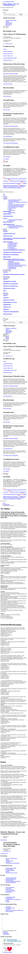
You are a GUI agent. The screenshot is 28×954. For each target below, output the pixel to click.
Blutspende (8, 25)
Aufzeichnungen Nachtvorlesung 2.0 (13, 899)
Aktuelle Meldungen (10, 887)
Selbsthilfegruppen (12, 267)
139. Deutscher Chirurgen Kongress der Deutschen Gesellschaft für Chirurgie (16, 205)
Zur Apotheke (6, 158)
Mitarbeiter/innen (11, 212)
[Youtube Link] (4, 921)
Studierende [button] (5, 293)
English (7, 338)
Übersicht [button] (5, 196)
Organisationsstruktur (10, 907)
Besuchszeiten (9, 22)
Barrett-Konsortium (12, 244)
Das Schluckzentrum (12, 248)
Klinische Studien (9, 869)
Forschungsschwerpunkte (11, 868)
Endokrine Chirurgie (12, 245)
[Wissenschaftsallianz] (12, 946)
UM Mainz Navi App (7, 60)
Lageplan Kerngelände (8, 51)
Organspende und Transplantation (15, 266)
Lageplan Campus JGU (8, 55)
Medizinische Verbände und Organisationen (17, 265)
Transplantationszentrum (13, 227)
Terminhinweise (9, 898)
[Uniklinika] (12, 941)
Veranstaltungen (11, 210)
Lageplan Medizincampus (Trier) (10, 57)
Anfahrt (7, 21)
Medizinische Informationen (14, 263)
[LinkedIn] (4, 919)
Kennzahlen (8, 906)
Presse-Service (9, 892)
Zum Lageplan (4, 839)
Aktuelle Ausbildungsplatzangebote (13, 881)
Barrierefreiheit (6, 934)
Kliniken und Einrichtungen (11, 858)
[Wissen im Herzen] (7, 951)
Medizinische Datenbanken (14, 262)
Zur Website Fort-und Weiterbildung (10, 143)
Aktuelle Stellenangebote (11, 878)
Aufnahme (8, 861)
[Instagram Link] (4, 924)
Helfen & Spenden (9, 911)
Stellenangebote (9, 23)
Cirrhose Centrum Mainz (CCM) (15, 225)
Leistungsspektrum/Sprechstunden (15, 219)
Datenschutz (5, 932)
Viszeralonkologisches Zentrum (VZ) (16, 226)
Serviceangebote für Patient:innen (13, 863)
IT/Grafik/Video (11, 220)
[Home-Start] (4, 195)
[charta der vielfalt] (7, 952)
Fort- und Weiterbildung (11, 882)
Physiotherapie (11, 247)
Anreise (4, 49)
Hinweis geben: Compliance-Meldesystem (14, 910)
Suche (4, 12)
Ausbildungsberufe (10, 880)
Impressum (5, 931)
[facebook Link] (4, 926)
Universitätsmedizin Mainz (8, 1)
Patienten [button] (5, 228)
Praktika (10, 209)
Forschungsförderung (10, 870)
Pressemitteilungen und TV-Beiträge (15, 206)
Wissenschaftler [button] (6, 276)
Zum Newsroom (6, 109)
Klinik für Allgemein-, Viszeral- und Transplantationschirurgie (11, 4)
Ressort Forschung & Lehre (11, 872)
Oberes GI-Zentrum (12, 246)
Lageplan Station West (7, 53)
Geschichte (8, 909)
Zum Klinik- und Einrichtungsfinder (10, 73)
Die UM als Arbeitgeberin (11, 877)
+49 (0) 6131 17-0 (9, 43)
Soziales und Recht (12, 268)
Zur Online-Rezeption (7, 83)
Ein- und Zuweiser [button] (7, 269)
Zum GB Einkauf (6, 156)
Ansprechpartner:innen (10, 890)
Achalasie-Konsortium (13, 242)
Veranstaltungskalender (10, 897)
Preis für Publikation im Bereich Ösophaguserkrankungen (14, 200)
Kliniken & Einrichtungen (11, 20)
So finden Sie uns (4, 853)
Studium (7, 871)
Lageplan (8, 901)
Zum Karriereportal (7, 96)
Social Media (8, 888)
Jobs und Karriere (12, 207)
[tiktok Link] (4, 928)
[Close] (7, 230)
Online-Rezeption (9, 860)
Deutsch (7, 337)
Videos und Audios (10, 889)
